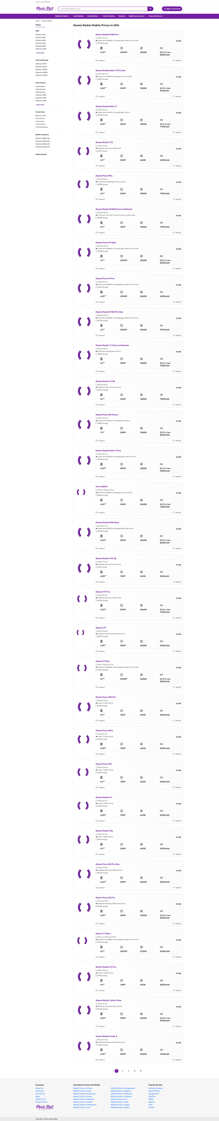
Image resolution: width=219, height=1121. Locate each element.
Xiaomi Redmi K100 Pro (107, 34)
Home (38, 21)
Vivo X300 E (102, 486)
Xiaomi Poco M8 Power (107, 414)
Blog (37, 1096)
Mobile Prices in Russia (83, 1102)
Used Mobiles (78, 16)
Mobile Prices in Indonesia (84, 1094)
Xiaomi (151, 1107)
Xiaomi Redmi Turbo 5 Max (108, 1000)
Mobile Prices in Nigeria (121, 1091)
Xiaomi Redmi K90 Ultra (107, 522)
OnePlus (152, 1096)
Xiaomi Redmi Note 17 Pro (108, 450)
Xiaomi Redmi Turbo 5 (106, 1036)
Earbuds (122, 16)
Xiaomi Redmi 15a (104, 831)
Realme (152, 1102)
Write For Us (41, 1099)
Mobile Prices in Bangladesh (123, 1088)
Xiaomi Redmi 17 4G (105, 381)
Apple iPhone (154, 1091)
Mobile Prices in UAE (119, 1102)
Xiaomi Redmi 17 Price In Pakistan (112, 345)
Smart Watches (109, 16)
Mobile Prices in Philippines (84, 1105)
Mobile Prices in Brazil (82, 1096)
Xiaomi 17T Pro (103, 592)
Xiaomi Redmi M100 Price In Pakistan (114, 209)
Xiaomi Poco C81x (104, 730)
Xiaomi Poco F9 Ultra (106, 242)
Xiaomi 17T (101, 628)
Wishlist (178, 61)
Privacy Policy (42, 1102)
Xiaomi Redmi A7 (104, 797)
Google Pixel (154, 1094)
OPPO (151, 1099)
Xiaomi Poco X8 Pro (105, 897)
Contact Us (40, 1094)
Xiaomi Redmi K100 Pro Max (109, 312)
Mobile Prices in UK (119, 1099)
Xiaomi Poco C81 (104, 764)
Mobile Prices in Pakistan (83, 1099)
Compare (101, 61)
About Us (39, 1088)
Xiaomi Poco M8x (104, 176)
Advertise (40, 1091)
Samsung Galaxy (156, 1088)
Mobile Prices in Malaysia (121, 1094)
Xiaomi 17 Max (102, 661)
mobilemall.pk (53, 1119)
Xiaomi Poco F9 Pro (105, 278)
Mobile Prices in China (82, 1088)
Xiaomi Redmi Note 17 (106, 106)
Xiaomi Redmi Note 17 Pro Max (110, 70)
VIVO (151, 1105)
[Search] (150, 9)
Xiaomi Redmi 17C (104, 142)
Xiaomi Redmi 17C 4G (106, 558)
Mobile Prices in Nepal (120, 1105)
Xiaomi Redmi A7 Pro (106, 967)
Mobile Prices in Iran (81, 1107)
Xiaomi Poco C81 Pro (106, 697)
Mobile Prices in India (82, 1091)
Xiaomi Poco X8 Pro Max (107, 864)
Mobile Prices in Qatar (120, 1107)
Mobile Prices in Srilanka (121, 1096)
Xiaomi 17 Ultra (103, 933)
